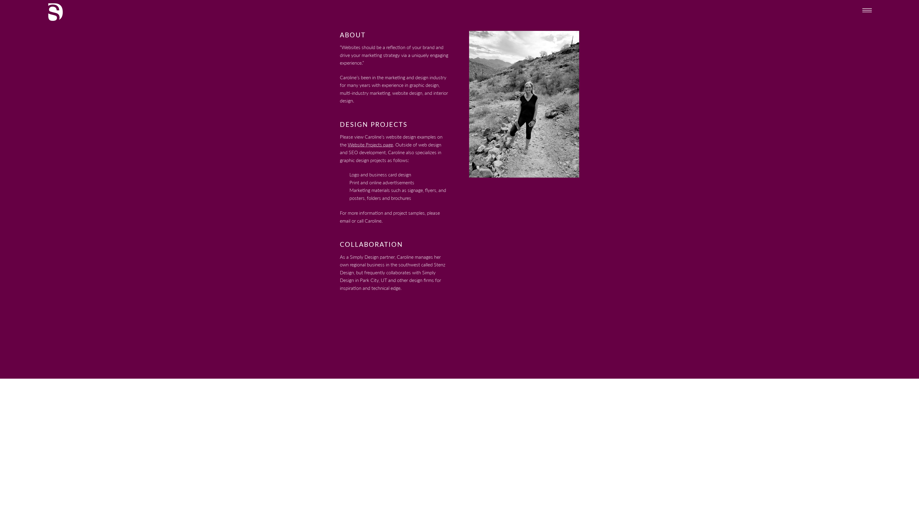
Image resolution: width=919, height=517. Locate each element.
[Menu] (867, 10)
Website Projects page (370, 144)
